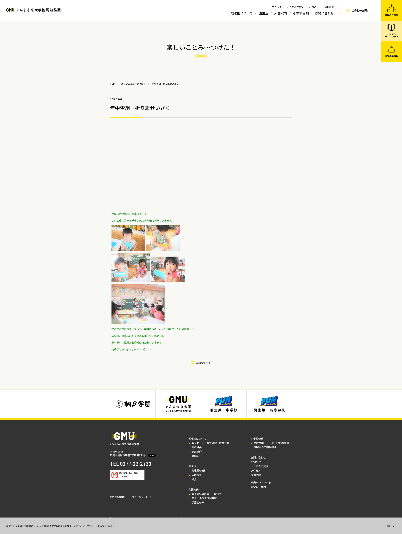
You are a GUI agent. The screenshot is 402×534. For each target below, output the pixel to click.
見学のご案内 (258, 487)
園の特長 (197, 447)
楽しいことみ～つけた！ (133, 83)
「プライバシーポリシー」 (84, 525)
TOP (112, 83)
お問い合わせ (324, 13)
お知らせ (314, 7)
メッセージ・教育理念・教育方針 (210, 443)
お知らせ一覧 (203, 362)
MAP (152, 455)
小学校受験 (301, 13)
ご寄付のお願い (117, 497)
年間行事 (197, 475)
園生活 (263, 13)
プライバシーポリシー (143, 497)
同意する (390, 525)
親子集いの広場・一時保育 (207, 494)
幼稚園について (242, 13)
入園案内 (280, 13)
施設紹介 (197, 451)
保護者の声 (198, 502)
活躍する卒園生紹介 (265, 447)
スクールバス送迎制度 (204, 498)
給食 (194, 479)
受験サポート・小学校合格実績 (271, 443)
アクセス (277, 7)
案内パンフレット (261, 482)
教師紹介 (197, 456)
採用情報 (329, 7)
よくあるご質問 (295, 7)
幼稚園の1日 (199, 470)
